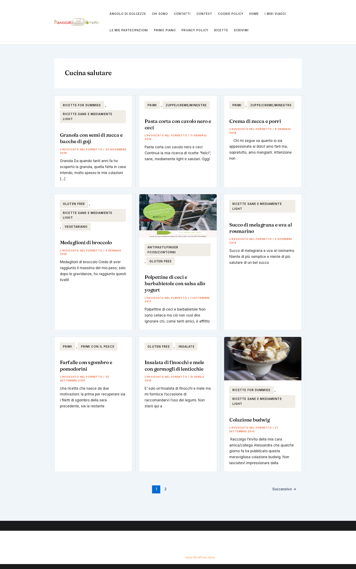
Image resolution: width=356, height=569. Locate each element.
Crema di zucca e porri (255, 121)
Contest (204, 13)
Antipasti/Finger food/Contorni (163, 249)
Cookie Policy (231, 13)
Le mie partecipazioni (129, 30)
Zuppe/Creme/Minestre (186, 105)
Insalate (186, 346)
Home (254, 13)
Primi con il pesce (97, 346)
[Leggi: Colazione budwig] (262, 358)
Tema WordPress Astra (200, 557)
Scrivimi (241, 30)
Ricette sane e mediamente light (87, 116)
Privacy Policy (195, 30)
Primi (152, 105)
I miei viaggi (275, 13)
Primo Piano (165, 30)
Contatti (182, 13)
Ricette (221, 30)
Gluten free (74, 204)
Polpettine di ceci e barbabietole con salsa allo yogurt (175, 283)
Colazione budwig (249, 420)
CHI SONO (160, 13)
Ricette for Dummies (82, 105)
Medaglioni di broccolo (86, 242)
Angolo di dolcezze (128, 13)
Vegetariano (76, 226)
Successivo (284, 489)
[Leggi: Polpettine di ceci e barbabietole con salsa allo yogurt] (178, 216)
